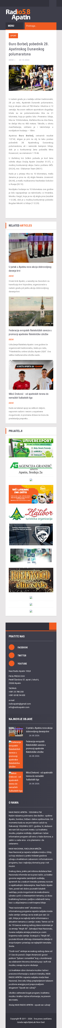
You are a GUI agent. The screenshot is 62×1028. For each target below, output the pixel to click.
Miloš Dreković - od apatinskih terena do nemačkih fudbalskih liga (39, 776)
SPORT (13, 35)
